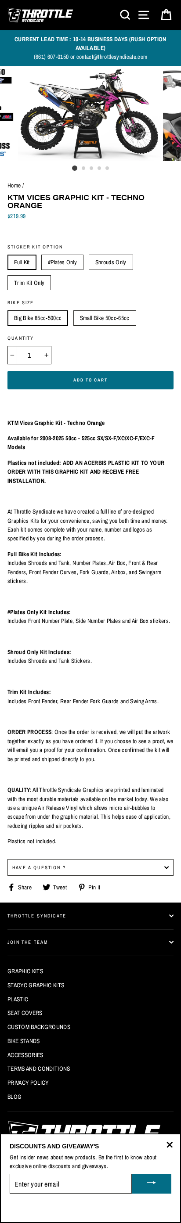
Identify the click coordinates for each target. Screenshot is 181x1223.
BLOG (14, 1097)
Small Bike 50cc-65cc (105, 318)
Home (14, 185)
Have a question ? (39, 867)
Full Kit (22, 262)
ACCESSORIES (25, 1055)
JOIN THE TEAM (27, 942)
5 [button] (107, 168)
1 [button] (74, 168)
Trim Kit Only (29, 283)
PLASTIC (17, 999)
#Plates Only (62, 262)
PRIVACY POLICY (28, 1082)
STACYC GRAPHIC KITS (35, 985)
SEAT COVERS (25, 1013)
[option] (90, 48)
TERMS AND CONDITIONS (38, 1068)
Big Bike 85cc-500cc (38, 318)
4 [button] (100, 168)
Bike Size (20, 302)
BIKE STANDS (23, 1041)
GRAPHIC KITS (25, 971)
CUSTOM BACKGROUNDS (38, 1027)
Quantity (20, 338)
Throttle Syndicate (36, 916)
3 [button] (92, 168)
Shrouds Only (111, 262)
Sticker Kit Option (35, 247)
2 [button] (84, 168)
